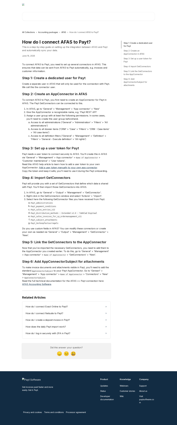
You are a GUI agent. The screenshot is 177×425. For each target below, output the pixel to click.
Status (103, 391)
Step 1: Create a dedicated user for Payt (138, 44)
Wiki (122, 396)
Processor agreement (76, 412)
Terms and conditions (54, 412)
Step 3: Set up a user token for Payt (138, 60)
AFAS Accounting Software (36, 284)
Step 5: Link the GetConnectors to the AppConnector (138, 72)
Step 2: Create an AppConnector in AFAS (134, 52)
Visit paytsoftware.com (127, 4)
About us (143, 391)
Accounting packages (48, 32)
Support (143, 386)
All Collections (28, 32)
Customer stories (127, 391)
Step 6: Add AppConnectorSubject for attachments (135, 82)
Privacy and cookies (32, 412)
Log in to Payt (106, 4)
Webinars (92, 4)
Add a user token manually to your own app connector (68, 167)
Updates (104, 386)
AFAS (63, 32)
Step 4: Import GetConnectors (137, 66)
